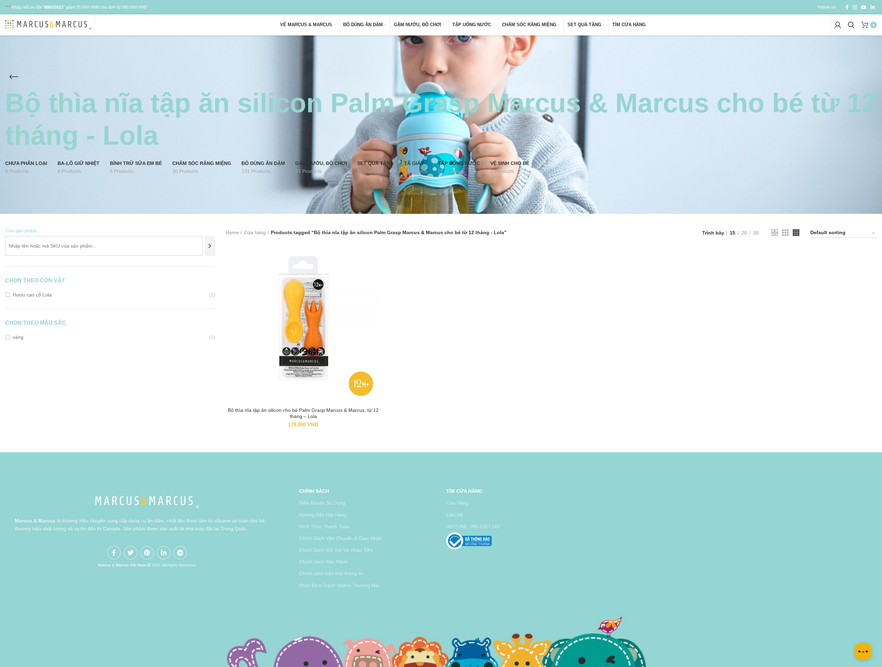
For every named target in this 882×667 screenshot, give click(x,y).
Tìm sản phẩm (21, 230)
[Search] (210, 246)
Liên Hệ (454, 515)
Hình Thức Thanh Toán (324, 526)
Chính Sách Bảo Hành (323, 561)
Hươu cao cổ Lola (32, 295)
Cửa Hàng (457, 503)
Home (232, 232)
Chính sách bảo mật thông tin (331, 573)
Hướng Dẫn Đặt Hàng (323, 515)
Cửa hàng (255, 232)
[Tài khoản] (837, 25)
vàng (18, 337)
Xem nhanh (375, 260)
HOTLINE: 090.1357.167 (473, 526)
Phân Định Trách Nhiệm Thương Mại (339, 585)
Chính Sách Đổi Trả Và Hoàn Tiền (336, 550)
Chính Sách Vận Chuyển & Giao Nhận (340, 538)
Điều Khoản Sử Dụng (322, 503)
